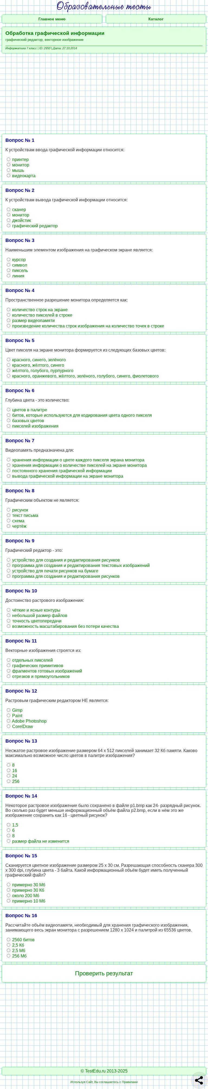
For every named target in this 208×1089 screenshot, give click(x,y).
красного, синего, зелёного (38, 359)
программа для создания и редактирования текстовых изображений (80, 565)
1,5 (14, 825)
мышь (17, 170)
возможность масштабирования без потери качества (65, 626)
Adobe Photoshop (29, 721)
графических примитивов (37, 665)
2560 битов (23, 939)
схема (17, 521)
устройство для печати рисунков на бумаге (54, 571)
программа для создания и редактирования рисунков (65, 576)
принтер (20, 159)
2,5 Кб (17, 945)
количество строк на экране (39, 309)
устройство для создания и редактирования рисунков (65, 560)
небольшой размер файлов (39, 615)
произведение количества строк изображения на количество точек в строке (87, 326)
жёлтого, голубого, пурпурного (42, 370)
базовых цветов (27, 420)
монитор (20, 165)
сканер (18, 209)
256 (15, 781)
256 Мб (19, 956)
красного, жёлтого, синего (37, 365)
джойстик (21, 220)
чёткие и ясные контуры (35, 610)
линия (17, 276)
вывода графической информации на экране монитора (67, 476)
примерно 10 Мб (28, 901)
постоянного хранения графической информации (61, 470)
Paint (16, 715)
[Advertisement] (104, 94)
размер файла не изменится (40, 841)
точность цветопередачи (36, 621)
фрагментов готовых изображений (46, 671)
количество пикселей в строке (41, 315)
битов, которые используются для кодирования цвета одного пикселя (81, 415)
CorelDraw (22, 726)
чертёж (19, 526)
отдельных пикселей (32, 660)
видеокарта (23, 175)
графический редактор (34, 226)
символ (19, 265)
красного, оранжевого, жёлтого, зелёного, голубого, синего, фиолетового (85, 376)
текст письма (24, 515)
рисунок (19, 510)
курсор (18, 259)
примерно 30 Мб (28, 885)
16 (14, 770)
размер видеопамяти (33, 320)
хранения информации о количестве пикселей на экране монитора (79, 465)
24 (14, 776)
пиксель (19, 270)
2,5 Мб (18, 950)
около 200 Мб (25, 895)
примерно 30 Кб (27, 890)
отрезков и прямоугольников (40, 676)
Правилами (130, 1082)
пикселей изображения (34, 426)
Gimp (16, 710)
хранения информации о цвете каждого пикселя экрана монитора (77, 460)
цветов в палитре (29, 410)
